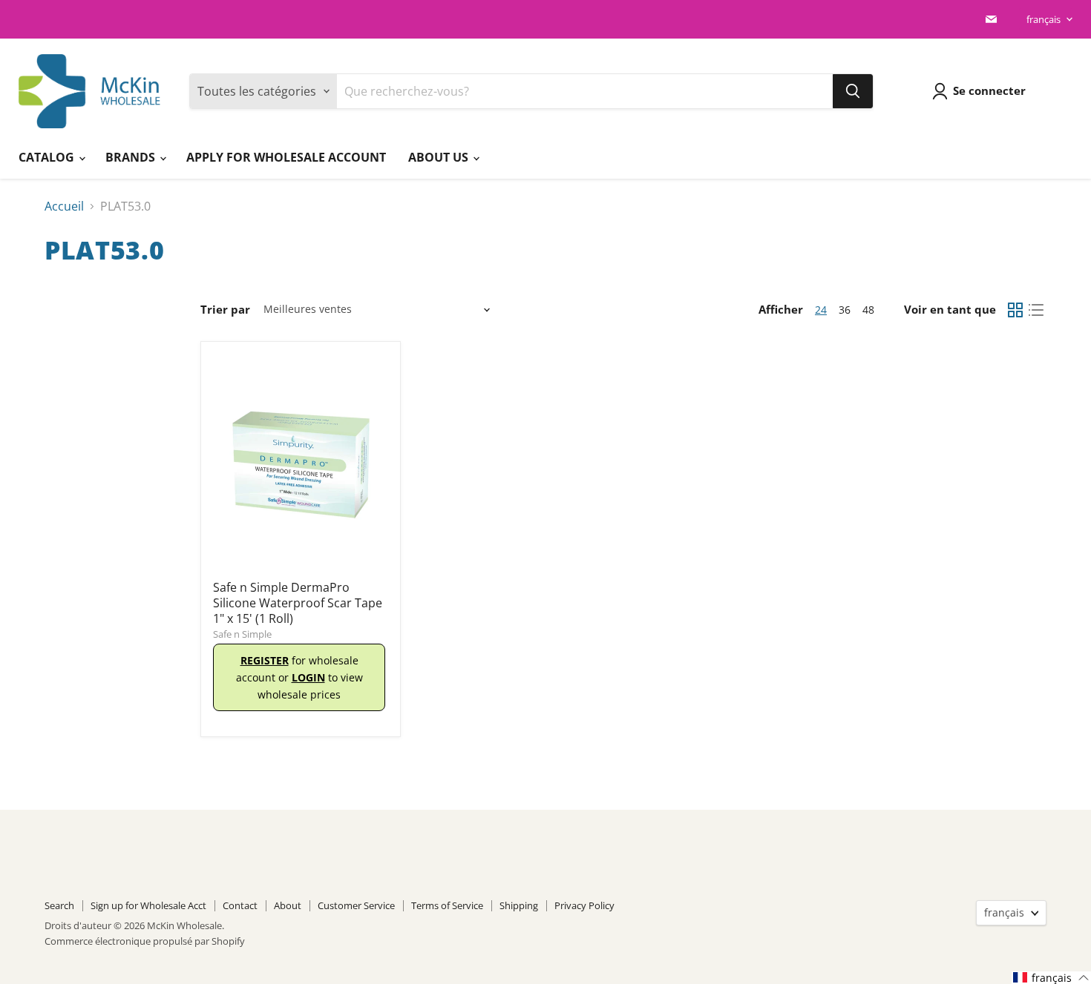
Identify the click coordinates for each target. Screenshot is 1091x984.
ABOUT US (439, 157)
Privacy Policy (584, 905)
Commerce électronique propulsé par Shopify (145, 941)
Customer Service (356, 905)
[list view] (1036, 310)
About (287, 905)
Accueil (64, 206)
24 (821, 310)
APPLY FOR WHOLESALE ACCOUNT (286, 157)
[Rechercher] (853, 91)
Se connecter (989, 90)
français (1043, 19)
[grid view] (1015, 310)
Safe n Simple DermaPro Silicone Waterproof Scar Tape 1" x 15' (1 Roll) (297, 603)
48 (868, 310)
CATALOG (48, 157)
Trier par (225, 309)
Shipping (518, 905)
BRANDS (131, 157)
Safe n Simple (242, 634)
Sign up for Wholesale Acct (148, 905)
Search (59, 905)
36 (845, 310)
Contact (240, 905)
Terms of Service (447, 905)
